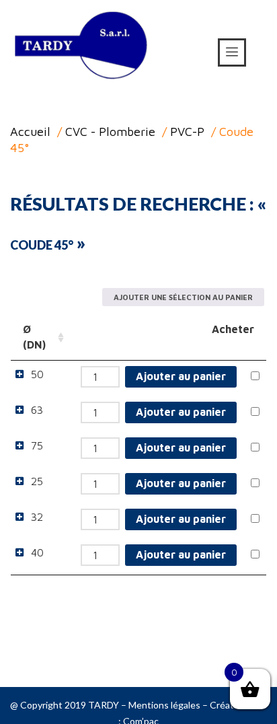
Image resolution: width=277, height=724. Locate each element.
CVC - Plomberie (110, 131)
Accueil (30, 131)
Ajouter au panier (181, 376)
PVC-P (187, 131)
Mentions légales (164, 705)
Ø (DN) (34, 337)
